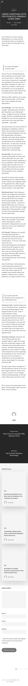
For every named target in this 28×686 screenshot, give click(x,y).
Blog (14, 10)
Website (4, 629)
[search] (25, 2)
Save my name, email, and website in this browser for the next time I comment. (13, 641)
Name (4, 613)
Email (4, 621)
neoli (9, 22)
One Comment (17, 22)
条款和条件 (11, 681)
